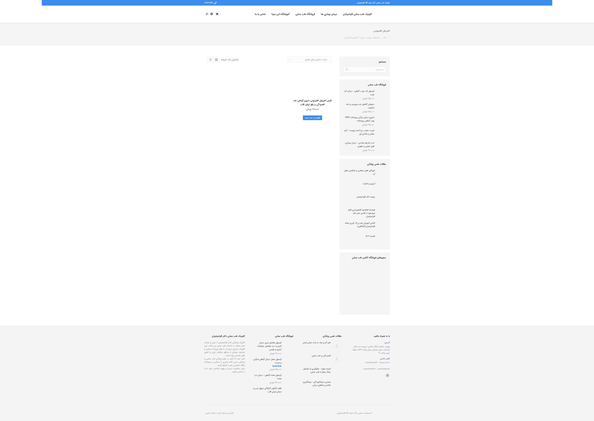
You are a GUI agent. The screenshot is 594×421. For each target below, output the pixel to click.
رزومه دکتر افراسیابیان (366, 196)
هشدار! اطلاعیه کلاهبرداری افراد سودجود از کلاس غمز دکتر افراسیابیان (361, 213)
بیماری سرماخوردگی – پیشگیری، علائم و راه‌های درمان (317, 383)
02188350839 (371, 362)
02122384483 (383, 369)
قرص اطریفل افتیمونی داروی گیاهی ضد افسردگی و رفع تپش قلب (312, 102)
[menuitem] (357, 14)
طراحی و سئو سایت (225, 413)
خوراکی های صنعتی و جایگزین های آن (359, 172)
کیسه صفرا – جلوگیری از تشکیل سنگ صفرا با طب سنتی (317, 370)
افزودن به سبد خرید (312, 117)
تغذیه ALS (370, 236)
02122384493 (369, 369)
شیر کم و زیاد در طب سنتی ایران (317, 342)
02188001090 (384, 362)
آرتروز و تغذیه (369, 183)
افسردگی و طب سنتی (321, 355)
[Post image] (381, 173)
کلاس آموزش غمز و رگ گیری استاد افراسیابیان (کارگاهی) (360, 224)
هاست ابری (210, 413)
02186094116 (208, 2)
